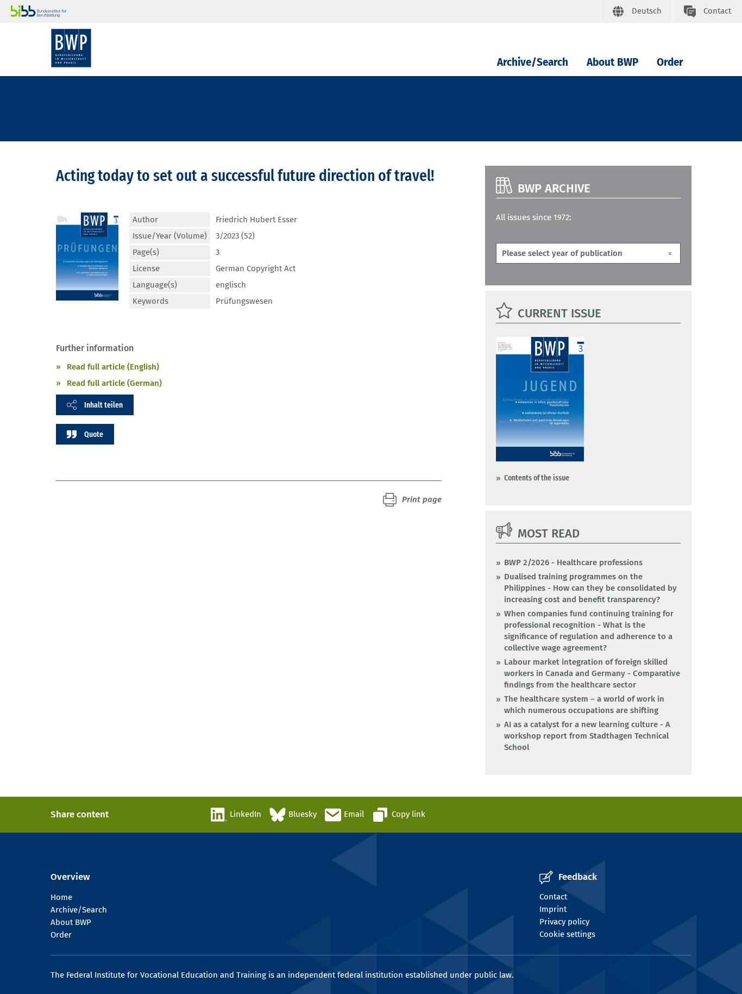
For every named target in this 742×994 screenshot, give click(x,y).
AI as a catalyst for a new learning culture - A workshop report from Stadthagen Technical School (587, 736)
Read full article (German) (114, 383)
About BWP (612, 62)
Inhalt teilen (103, 405)
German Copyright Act (255, 268)
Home (61, 897)
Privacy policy (564, 922)
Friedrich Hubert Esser (256, 219)
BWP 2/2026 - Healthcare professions (573, 562)
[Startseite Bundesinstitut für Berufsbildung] (306, 11)
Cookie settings (567, 934)
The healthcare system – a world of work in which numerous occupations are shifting (584, 704)
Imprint (553, 909)
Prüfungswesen (244, 301)
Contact (553, 897)
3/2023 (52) (235, 236)
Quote (93, 434)
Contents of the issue (536, 478)
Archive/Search (532, 62)
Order (670, 62)
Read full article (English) (113, 367)
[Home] (71, 48)
